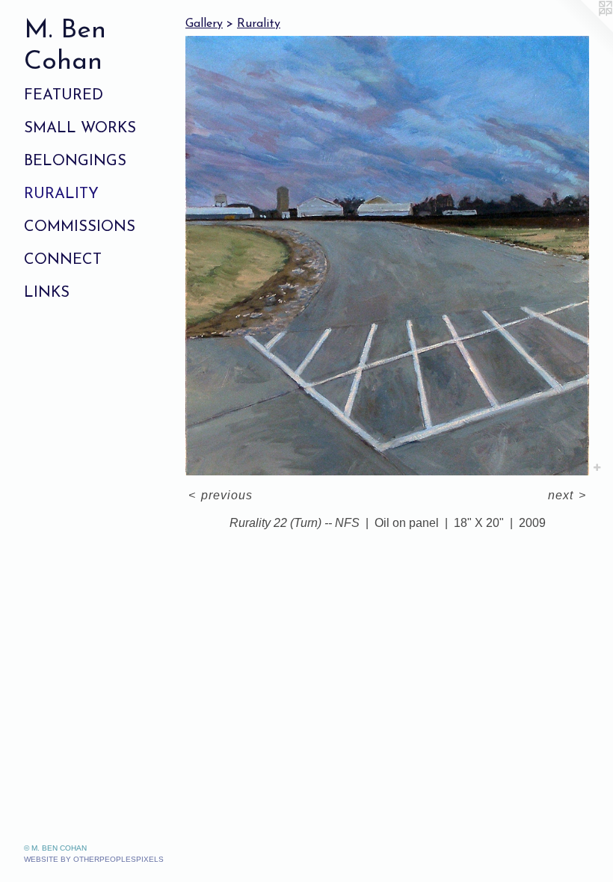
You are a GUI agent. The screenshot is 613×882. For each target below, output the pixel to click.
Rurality (61, 194)
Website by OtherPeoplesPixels (94, 859)
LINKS (47, 293)
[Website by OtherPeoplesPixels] (583, 30)
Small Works (80, 128)
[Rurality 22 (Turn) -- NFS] (387, 255)
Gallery (204, 24)
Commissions (79, 227)
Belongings (75, 161)
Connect (63, 260)
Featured (63, 95)
